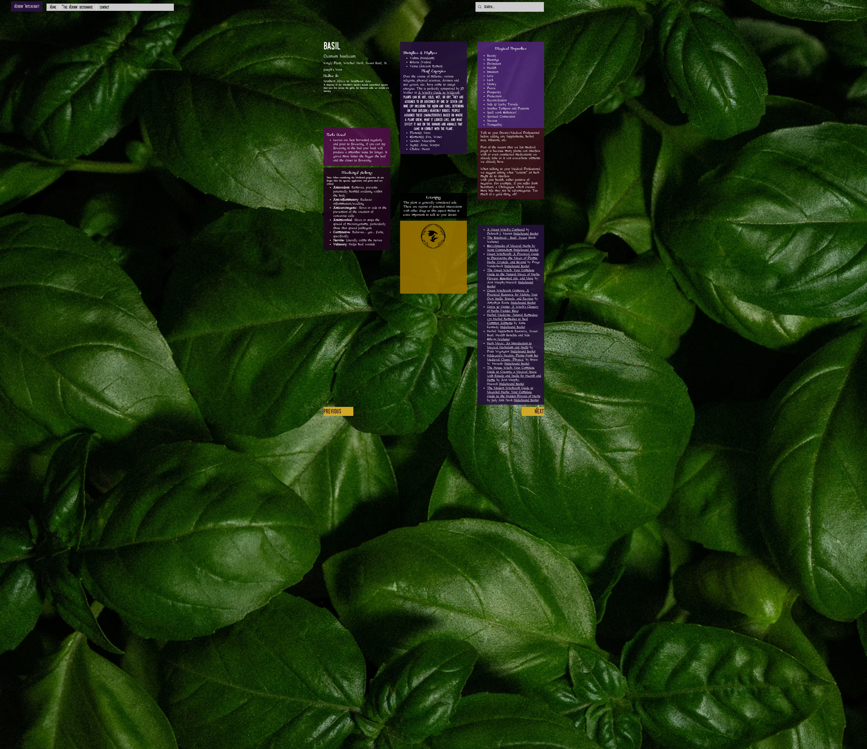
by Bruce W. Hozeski (512, 360)
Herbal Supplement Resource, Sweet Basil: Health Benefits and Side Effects (512, 335)
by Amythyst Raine (512, 297)
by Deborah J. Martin (508, 232)
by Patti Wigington (511, 347)
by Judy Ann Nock (513, 394)
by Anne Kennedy (512, 321)
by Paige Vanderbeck (513, 260)
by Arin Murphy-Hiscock (513, 278)
